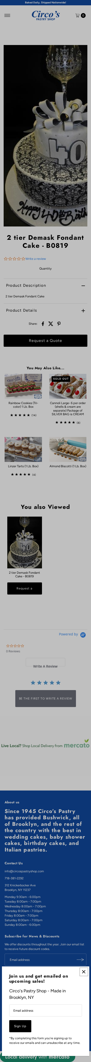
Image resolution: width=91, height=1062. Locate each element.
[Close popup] (84, 972)
